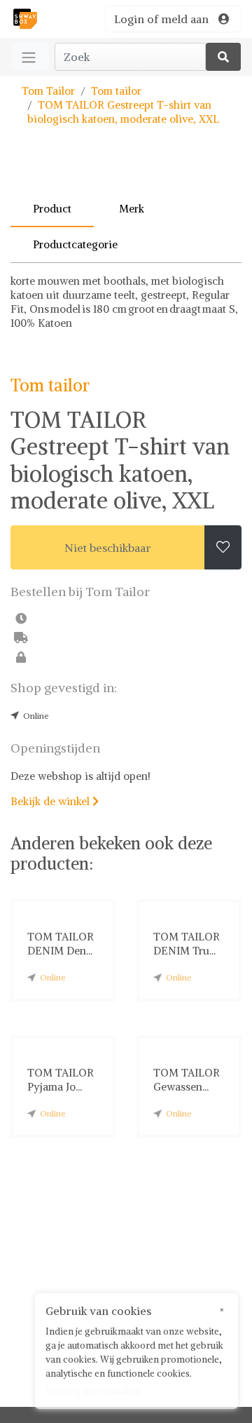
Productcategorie (75, 244)
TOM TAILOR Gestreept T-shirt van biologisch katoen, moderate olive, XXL (123, 112)
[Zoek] (223, 57)
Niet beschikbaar (107, 548)
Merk (131, 208)
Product (52, 208)
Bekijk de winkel (54, 801)
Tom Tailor (48, 90)
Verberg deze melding (93, 1391)
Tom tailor (116, 90)
